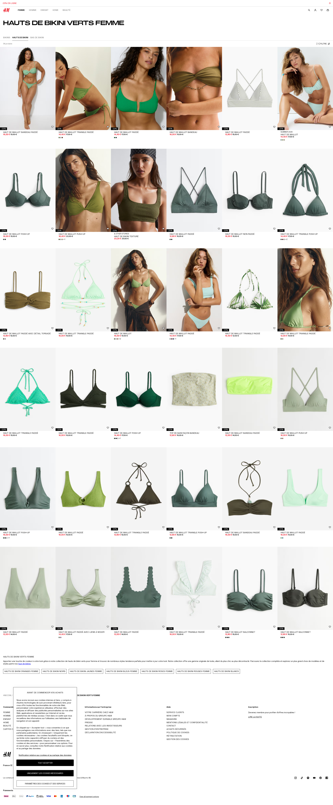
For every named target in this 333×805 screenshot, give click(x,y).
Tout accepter (45, 763)
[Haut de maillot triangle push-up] (305, 190)
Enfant (44, 10)
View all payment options (89, 797)
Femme (21, 10)
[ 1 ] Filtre (321, 44)
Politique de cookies (177, 732)
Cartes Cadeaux (12, 729)
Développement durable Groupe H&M (105, 719)
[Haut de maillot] (305, 88)
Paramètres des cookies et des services (45, 784)
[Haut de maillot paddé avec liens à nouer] (83, 588)
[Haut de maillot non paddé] (250, 190)
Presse (89, 722)
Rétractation (174, 736)
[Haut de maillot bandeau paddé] (28, 88)
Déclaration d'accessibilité (100, 732)
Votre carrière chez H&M (99, 712)
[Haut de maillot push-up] (28, 190)
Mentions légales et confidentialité (187, 722)
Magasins (171, 719)
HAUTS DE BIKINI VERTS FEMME (85, 695)
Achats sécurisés (176, 729)
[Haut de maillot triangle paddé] (83, 88)
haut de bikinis (24, 664)
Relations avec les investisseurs (103, 726)
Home (55, 10)
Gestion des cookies (177, 739)
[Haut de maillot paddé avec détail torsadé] (28, 289)
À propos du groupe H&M (98, 716)
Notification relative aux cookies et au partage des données (45, 755)
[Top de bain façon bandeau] (194, 389)
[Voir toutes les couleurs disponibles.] (61, 137)
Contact (171, 726)
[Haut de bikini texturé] (138, 190)
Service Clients (175, 712)
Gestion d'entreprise (96, 729)
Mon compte (173, 716)
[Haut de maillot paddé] (138, 88)
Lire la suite (255, 717)
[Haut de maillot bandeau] (194, 88)
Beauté (67, 10)
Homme (32, 10)
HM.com (7, 695)
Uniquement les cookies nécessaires (45, 773)
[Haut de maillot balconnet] (250, 588)
